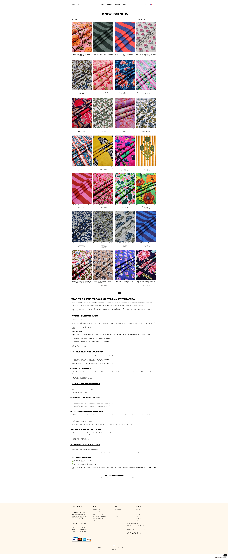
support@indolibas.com (80, 514)
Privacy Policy (96, 511)
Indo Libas (77, 5)
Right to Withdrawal (97, 520)
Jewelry (124, 4)
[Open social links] (225, 555)
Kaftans (116, 514)
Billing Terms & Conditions (99, 516)
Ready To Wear (110, 4)
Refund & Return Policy (98, 514)
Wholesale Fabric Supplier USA (79, 525)
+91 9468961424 (83, 512)
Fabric (116, 511)
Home (113, 11)
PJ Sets (116, 512)
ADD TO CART (81, 50)
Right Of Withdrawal (220, 557)
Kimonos (116, 516)
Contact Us (104, 0)
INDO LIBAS (114, 549)
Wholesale (79, 0)
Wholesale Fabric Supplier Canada (79, 529)
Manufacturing (95, 0)
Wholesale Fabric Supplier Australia (80, 531)
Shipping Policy (96, 509)
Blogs (109, 0)
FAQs (100, 0)
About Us (74, 0)
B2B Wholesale (118, 4)
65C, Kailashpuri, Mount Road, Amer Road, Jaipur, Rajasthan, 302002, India (79, 517)
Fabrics (102, 4)
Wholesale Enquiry (86, 0)
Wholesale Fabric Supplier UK (78, 533)
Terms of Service (97, 512)
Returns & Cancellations (98, 518)
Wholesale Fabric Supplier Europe (79, 527)
